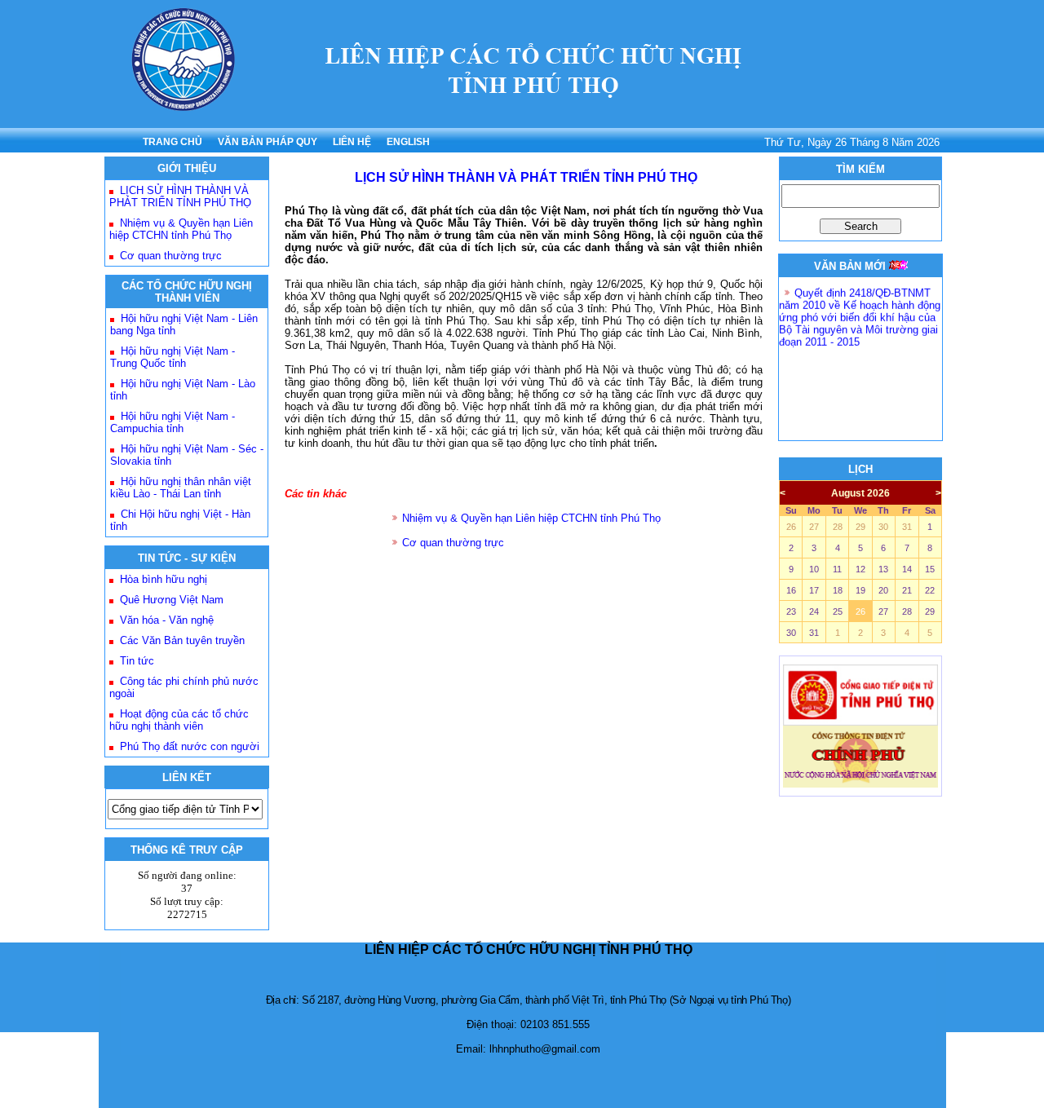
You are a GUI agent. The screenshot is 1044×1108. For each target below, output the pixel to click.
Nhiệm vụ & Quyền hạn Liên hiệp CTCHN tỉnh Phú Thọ (181, 229)
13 (883, 569)
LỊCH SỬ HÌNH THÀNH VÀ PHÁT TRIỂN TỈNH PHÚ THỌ (180, 196)
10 (814, 569)
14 (907, 569)
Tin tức (137, 661)
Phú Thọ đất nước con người (189, 746)
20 (883, 590)
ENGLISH (408, 142)
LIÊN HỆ (352, 142)
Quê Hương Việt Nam (171, 600)
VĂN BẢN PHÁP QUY (267, 142)
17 (814, 590)
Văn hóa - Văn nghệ (167, 620)
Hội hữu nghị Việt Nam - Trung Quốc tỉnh (172, 357)
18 (838, 590)
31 (907, 527)
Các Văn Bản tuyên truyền (182, 640)
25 (838, 611)
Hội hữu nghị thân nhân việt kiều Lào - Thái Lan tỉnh (180, 487)
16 (791, 590)
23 (791, 611)
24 (814, 611)
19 (860, 590)
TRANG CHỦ (172, 142)
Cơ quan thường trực (171, 255)
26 (791, 527)
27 (814, 527)
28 (838, 527)
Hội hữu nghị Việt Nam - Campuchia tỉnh (172, 422)
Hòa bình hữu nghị (163, 579)
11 (837, 569)
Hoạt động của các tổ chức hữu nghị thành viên (179, 720)
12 (860, 569)
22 (930, 590)
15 (930, 569)
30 (883, 527)
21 (907, 590)
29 (860, 527)
